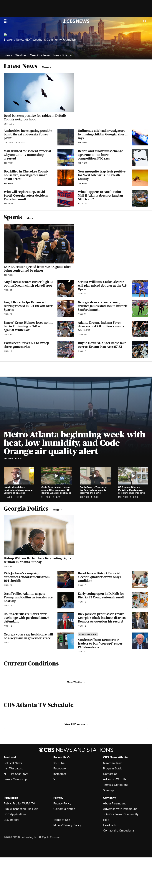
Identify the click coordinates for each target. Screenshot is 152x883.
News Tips (60, 55)
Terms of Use (61, 819)
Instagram (59, 773)
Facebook (59, 768)
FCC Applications (15, 814)
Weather (20, 55)
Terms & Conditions (115, 784)
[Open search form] (144, 21)
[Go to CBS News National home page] (76, 21)
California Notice (64, 808)
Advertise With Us (114, 779)
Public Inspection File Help (21, 808)
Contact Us (110, 773)
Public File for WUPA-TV (19, 803)
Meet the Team (112, 763)
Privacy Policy (62, 803)
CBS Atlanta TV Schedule (39, 705)
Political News (13, 763)
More (45, 67)
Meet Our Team (40, 55)
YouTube (59, 763)
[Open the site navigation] (28, 21)
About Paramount (114, 803)
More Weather (75, 682)
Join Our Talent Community (120, 814)
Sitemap (108, 790)
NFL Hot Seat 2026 (16, 773)
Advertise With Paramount (120, 808)
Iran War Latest (13, 768)
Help (106, 819)
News (8, 55)
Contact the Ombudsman (119, 830)
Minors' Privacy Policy (67, 825)
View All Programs (75, 724)
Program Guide (112, 768)
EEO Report (11, 819)
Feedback (109, 825)
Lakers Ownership (15, 779)
